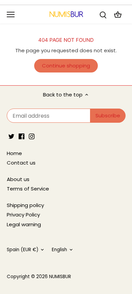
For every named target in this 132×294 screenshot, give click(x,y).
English (59, 250)
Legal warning (24, 224)
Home (14, 153)
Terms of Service (28, 188)
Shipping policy (25, 205)
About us (18, 179)
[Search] (102, 14)
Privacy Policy (23, 214)
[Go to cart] (118, 14)
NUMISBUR (60, 276)
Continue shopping (66, 65)
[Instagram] (32, 136)
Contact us (21, 162)
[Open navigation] (11, 14)
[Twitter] (11, 136)
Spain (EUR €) (22, 250)
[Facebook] (21, 136)
